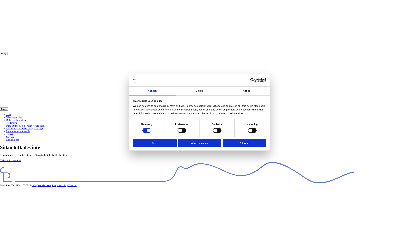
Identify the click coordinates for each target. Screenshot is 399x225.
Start (8, 114)
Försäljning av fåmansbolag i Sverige (24, 128)
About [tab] (246, 90)
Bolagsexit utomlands (16, 120)
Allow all (244, 143)
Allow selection (199, 143)
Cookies (72, 185)
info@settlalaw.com (41, 185)
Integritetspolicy (60, 185)
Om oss (10, 137)
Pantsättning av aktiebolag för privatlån (25, 125)
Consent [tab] (152, 90)
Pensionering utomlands (18, 131)
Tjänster (10, 134)
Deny (155, 143)
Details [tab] (199, 90)
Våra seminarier (14, 117)
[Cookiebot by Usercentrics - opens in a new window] (252, 80)
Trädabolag (11, 123)
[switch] (182, 130)
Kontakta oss (12, 139)
